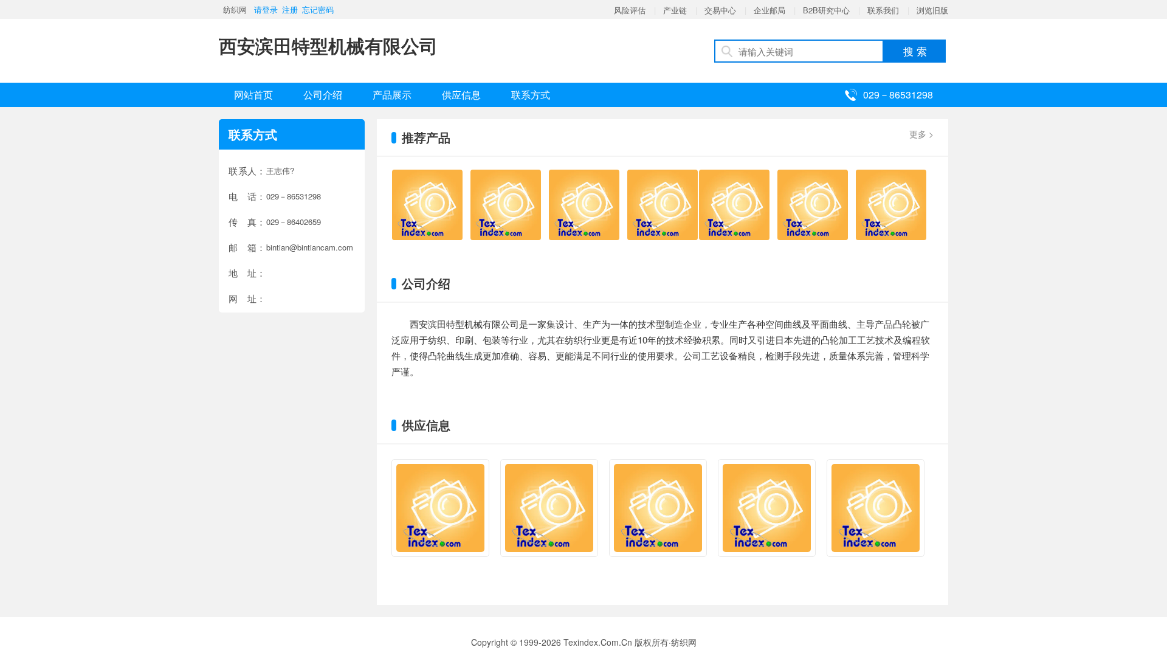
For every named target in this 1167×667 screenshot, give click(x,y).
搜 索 (915, 50)
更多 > (921, 134)
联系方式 (530, 95)
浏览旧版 (932, 10)
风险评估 (629, 10)
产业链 (675, 10)
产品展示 (392, 95)
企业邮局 (769, 10)
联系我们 (883, 10)
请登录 (266, 9)
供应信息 (461, 95)
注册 (290, 9)
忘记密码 (318, 9)
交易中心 (720, 10)
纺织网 (235, 9)
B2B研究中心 (826, 10)
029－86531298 (898, 95)
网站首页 (253, 95)
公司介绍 (322, 95)
